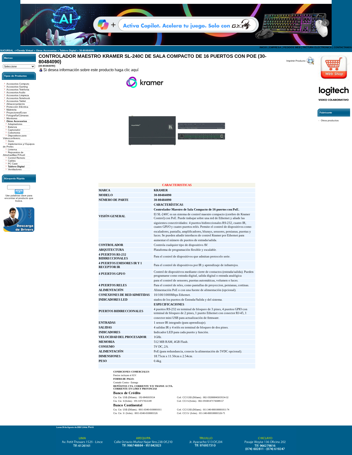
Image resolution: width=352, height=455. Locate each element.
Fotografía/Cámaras (17, 115)
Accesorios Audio (15, 92)
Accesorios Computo (17, 83)
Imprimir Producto (296, 60)
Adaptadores (15, 124)
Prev (26, 23)
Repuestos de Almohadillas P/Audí (14, 153)
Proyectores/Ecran (16, 112)
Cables (12, 160)
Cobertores (14, 132)
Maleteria (11, 109)
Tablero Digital (68, 50)
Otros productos (330, 120)
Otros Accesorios (46, 50)
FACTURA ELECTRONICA (317, 47)
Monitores (11, 118)
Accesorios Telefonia (17, 89)
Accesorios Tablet (16, 101)
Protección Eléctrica (17, 106)
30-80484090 (86, 50)
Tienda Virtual (25, 50)
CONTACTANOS (343, 47)
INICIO (263, 47)
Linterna (12, 149)
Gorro (11, 141)
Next (325, 23)
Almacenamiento (15, 104)
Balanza (12, 127)
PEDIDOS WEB (292, 47)
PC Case (13, 163)
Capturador (14, 129)
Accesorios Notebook (18, 98)
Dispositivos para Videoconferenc (15, 137)
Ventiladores (15, 169)
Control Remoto (16, 158)
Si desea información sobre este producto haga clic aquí (90, 70)
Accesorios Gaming (17, 86)
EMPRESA (275, 47)
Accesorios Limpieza (17, 95)
